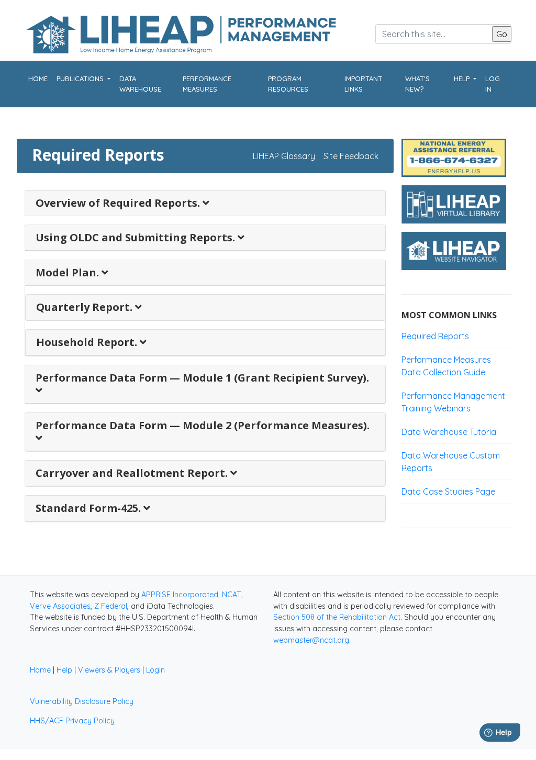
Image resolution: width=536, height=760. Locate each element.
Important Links (363, 83)
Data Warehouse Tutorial (449, 432)
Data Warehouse (140, 83)
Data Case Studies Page (448, 491)
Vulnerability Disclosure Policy (81, 701)
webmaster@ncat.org (311, 640)
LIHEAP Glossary (284, 156)
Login (155, 670)
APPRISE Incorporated (179, 594)
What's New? (417, 83)
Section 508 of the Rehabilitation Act (336, 617)
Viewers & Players (109, 670)
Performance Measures (207, 83)
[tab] (205, 203)
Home (38, 78)
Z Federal (110, 606)
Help (64, 670)
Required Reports (435, 336)
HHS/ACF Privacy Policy (72, 720)
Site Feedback (350, 156)
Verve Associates (60, 606)
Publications (81, 78)
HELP (463, 78)
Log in (492, 83)
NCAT (231, 594)
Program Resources (288, 83)
